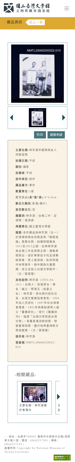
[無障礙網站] (62, 457)
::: (1, 2)
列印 (40, 134)
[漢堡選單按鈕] (67, 8)
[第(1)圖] (37, 117)
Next (58, 397)
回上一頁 (36, 22)
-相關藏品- (26, 374)
